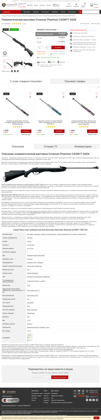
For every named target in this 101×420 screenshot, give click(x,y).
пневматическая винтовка (46, 66)
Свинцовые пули (32, 295)
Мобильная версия (7, 396)
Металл (29, 324)
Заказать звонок (22, 6)
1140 (28, 285)
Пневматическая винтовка (36, 255)
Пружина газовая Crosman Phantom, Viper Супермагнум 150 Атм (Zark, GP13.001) (50, 122)
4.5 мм (29, 241)
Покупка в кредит (36, 395)
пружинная (59, 64)
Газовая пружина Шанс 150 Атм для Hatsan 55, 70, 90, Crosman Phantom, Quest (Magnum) (83, 122)
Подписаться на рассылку (59, 377)
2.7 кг (29, 320)
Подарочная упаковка (57, 395)
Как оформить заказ (37, 393)
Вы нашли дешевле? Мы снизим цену (49, 57)
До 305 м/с (30, 245)
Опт (52, 398)
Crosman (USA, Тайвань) (35, 262)
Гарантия (62, 62)
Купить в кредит (41, 53)
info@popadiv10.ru (93, 396)
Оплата (36, 5)
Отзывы (48, 5)
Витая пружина (32, 309)
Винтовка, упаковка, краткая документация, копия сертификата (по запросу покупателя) (56, 234)
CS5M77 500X (52, 64)
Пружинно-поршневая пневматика (38, 276)
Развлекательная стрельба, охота (38, 327)
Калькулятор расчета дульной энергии (61, 402)
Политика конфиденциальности (9, 405)
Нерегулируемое (32, 273)
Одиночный (31, 313)
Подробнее (60, 418)
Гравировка (54, 393)
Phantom (47, 64)
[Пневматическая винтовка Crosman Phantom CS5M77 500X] (8, 64)
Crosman (42, 64)
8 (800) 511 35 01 (93, 390)
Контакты (42, 5)
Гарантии (46, 400)
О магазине (47, 393)
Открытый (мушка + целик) (36, 281)
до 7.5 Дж (30, 248)
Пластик (30, 259)
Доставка (30, 5)
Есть (28, 306)
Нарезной (30, 302)
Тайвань (30, 238)
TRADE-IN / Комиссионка (56, 5)
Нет (28, 269)
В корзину (26, 131)
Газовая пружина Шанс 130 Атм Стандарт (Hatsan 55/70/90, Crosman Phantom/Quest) (17, 122)
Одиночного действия (34, 266)
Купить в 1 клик (41, 51)
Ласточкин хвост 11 (33, 290)
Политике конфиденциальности (59, 415)
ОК (96, 417)
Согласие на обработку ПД (24, 405)
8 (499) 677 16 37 (93, 392)
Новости (46, 395)
